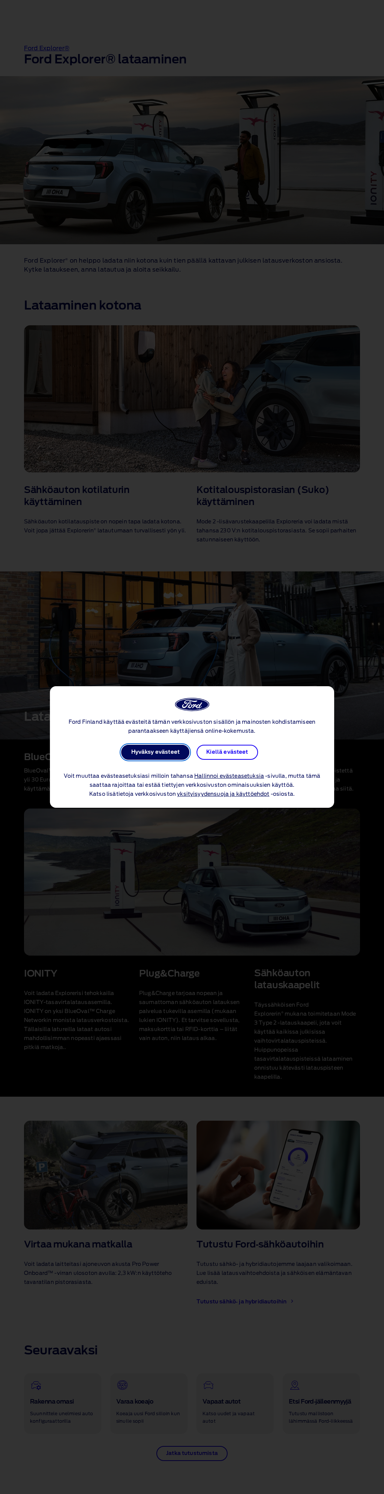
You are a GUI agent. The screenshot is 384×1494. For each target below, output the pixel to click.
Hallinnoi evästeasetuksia (229, 776)
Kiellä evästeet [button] (227, 752)
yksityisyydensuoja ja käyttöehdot (223, 794)
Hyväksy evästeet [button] (155, 752)
